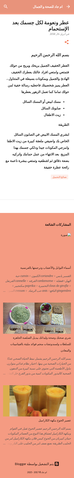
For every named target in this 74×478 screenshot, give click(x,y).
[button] (66, 42)
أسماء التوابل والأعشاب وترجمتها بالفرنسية (45, 267)
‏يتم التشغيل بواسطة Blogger (34, 464)
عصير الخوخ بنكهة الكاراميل (54, 420)
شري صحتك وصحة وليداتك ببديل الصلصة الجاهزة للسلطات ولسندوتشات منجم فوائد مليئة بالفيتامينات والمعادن (40, 344)
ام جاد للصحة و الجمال (47, 6)
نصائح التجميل (59, 176)
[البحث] (5, 6)
